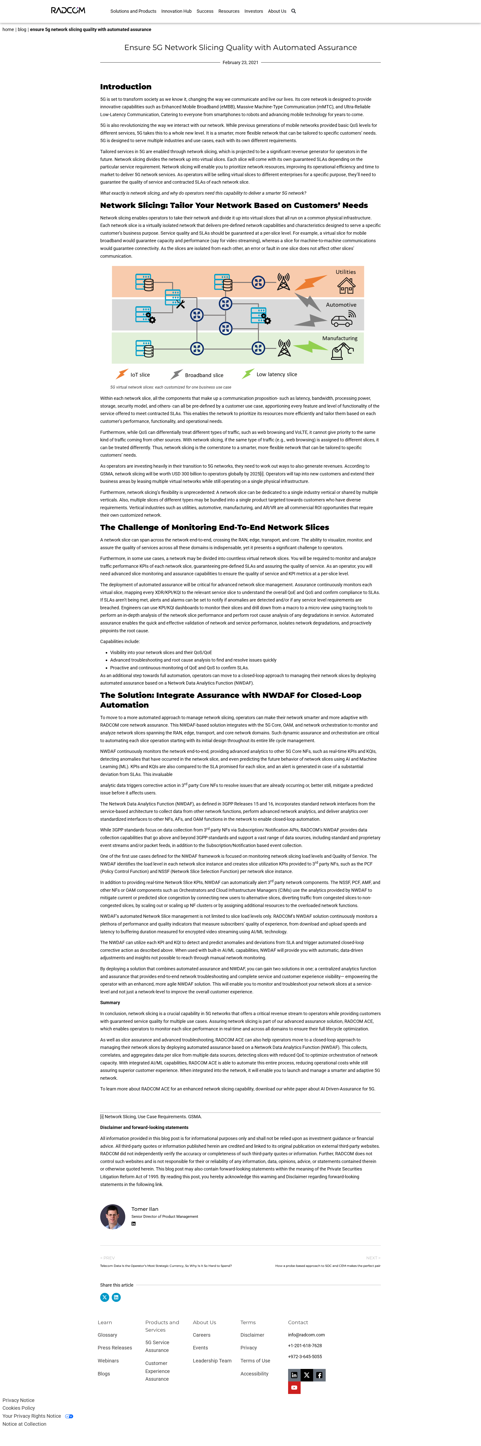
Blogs (104, 1374)
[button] (293, 11)
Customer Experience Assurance (157, 1371)
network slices (131, 732)
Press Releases (115, 1348)
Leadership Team (212, 1361)
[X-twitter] (307, 1375)
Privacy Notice (19, 1400)
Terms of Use (255, 1361)
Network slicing (129, 159)
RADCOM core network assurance (134, 725)
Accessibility (254, 1374)
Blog (22, 29)
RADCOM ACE (358, 1021)
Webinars (108, 1361)
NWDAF (213, 882)
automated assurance (161, 584)
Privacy (249, 1348)
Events (200, 1348)
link (158, 1184)
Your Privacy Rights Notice (32, 1416)
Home (8, 29)
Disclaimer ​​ (253, 1335)
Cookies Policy (19, 1408)
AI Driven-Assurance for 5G (347, 1088)
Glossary (107, 1335)
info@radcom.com (306, 1334)
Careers (201, 1335)
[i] (262, 473)
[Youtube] (294, 1387)
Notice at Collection (24, 1424)
